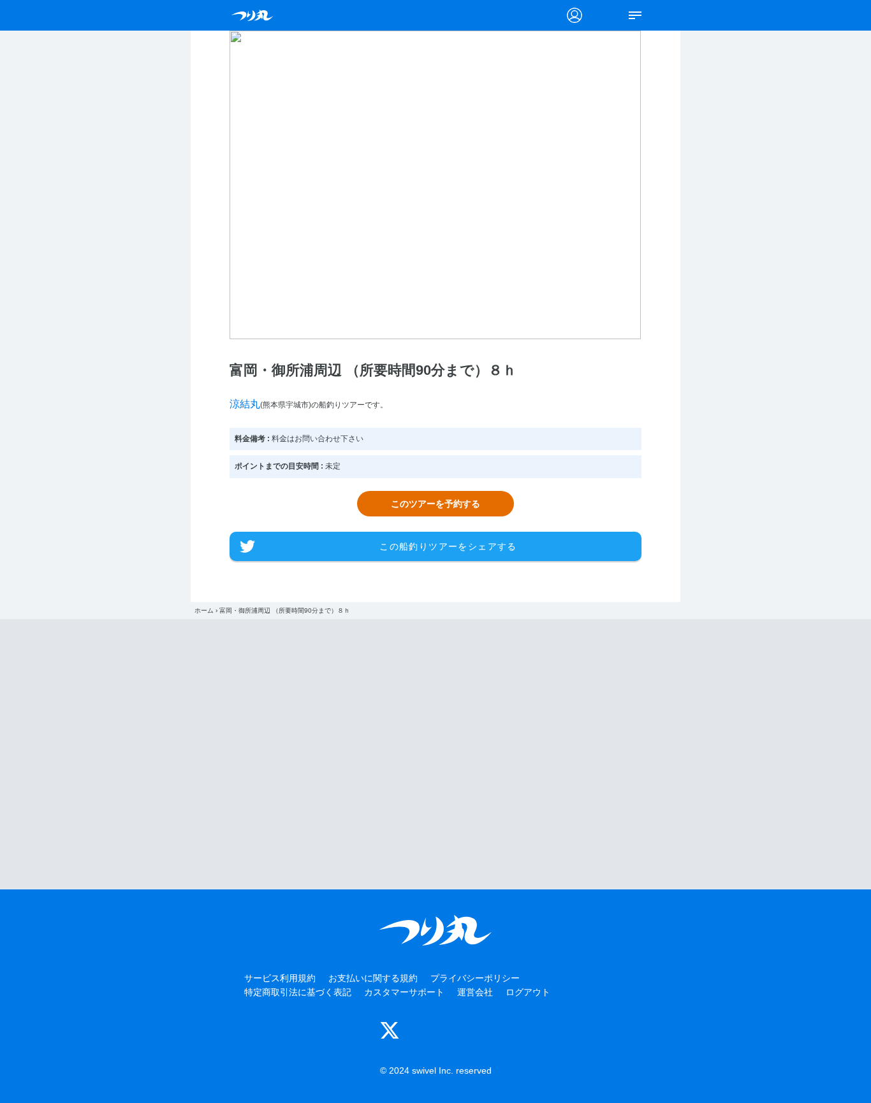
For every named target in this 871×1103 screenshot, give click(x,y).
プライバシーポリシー (475, 978)
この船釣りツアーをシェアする (448, 546)
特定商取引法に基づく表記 (297, 992)
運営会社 (475, 992)
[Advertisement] (435, 754)
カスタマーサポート (404, 992)
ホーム (204, 610)
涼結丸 (245, 403)
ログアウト (528, 992)
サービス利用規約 (280, 978)
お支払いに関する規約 (373, 978)
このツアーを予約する (435, 504)
